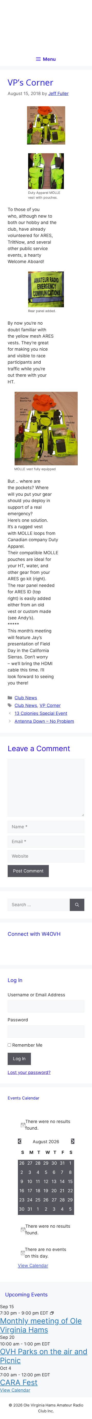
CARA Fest (19, 1382)
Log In (19, 1058)
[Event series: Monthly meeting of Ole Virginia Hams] (52, 1313)
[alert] (46, 1124)
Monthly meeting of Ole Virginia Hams (41, 1325)
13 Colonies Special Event (41, 713)
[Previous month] (19, 1141)
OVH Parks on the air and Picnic (43, 1356)
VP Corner (50, 705)
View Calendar (33, 1265)
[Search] (77, 905)
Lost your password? (29, 1072)
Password (18, 1019)
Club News (26, 697)
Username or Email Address (36, 994)
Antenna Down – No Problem (44, 721)
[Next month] (72, 1141)
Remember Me (27, 1045)
